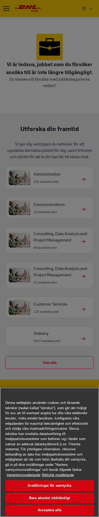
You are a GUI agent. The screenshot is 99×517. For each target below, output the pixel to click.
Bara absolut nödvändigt (49, 498)
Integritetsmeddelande (23, 475)
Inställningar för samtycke (49, 485)
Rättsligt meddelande (58, 475)
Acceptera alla (49, 510)
